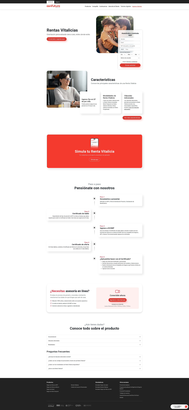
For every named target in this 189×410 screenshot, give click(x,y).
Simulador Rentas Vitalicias (101, 387)
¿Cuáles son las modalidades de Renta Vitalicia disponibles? (64, 364)
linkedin (121, 397)
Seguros (57, 2)
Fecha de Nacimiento (125, 52)
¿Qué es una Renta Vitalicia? (55, 368)
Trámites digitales (126, 6)
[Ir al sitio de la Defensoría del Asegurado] (60, 405)
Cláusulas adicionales (53, 340)
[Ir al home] (53, 6)
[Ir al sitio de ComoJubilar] (78, 405)
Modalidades (51, 344)
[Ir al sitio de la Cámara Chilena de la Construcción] (51, 405)
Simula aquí (94, 159)
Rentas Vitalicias (75, 385)
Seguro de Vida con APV (52, 385)
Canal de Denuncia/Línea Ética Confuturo (129, 395)
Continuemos (103, 6)
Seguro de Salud (50, 389)
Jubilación (50, 2)
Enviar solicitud (130, 65)
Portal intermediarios (125, 385)
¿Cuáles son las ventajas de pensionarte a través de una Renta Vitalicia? (66, 360)
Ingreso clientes (137, 6)
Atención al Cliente (113, 6)
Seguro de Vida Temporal (52, 391)
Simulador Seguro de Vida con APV (103, 389)
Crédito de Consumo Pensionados (79, 387)
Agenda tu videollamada (117, 300)
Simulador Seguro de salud (101, 385)
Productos (88, 6)
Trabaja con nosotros (125, 393)
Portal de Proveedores (125, 391)
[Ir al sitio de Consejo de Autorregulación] (69, 405)
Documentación (52, 337)
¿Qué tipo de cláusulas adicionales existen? (59, 356)
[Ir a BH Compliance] (87, 405)
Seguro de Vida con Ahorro (53, 387)
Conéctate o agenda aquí (57, 39)
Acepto (130, 61)
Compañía (95, 6)
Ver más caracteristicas (132, 118)
